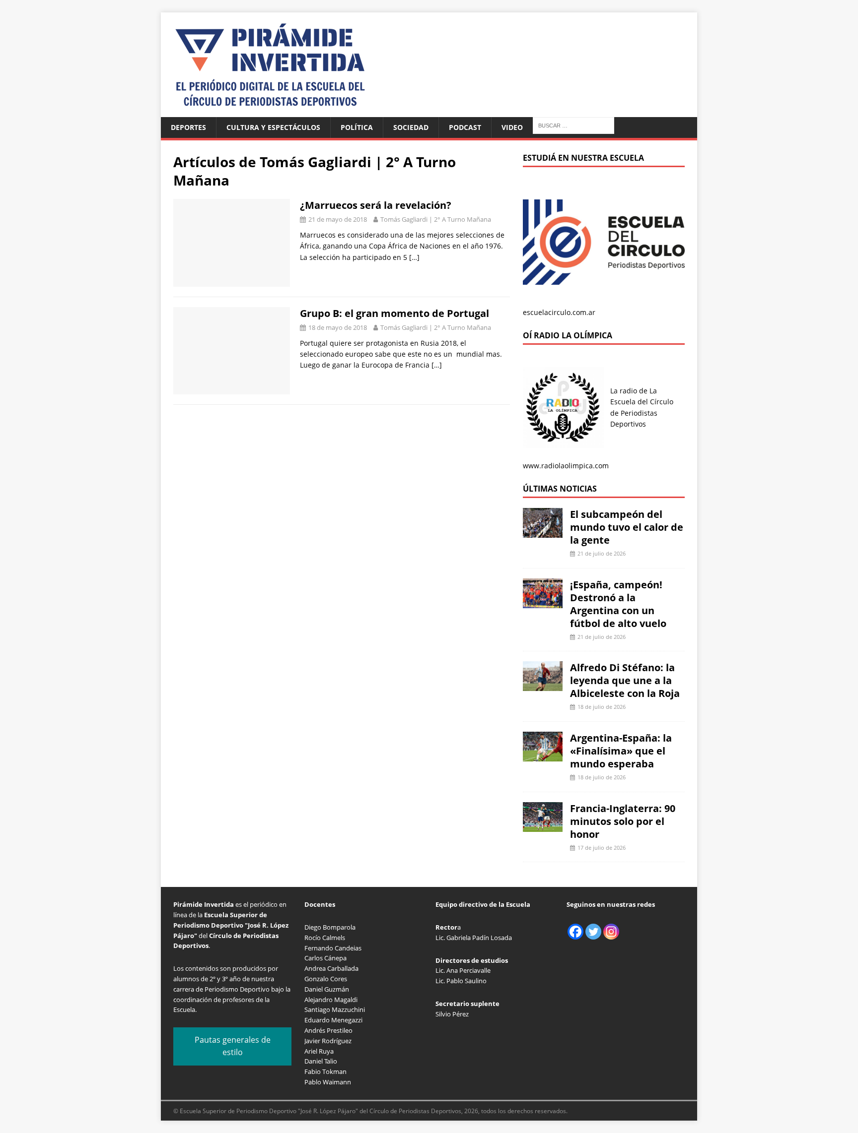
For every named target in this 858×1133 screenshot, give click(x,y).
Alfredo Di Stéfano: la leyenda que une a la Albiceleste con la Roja (625, 680)
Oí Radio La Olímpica (567, 335)
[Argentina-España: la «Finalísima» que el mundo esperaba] (543, 755)
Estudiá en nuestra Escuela (583, 157)
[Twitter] (593, 932)
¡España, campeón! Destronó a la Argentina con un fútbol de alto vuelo (618, 604)
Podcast (465, 127)
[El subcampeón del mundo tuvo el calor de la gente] (543, 532)
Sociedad (411, 127)
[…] (414, 257)
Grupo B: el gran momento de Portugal (394, 313)
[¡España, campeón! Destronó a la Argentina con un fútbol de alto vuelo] (543, 602)
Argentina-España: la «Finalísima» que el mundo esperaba (621, 750)
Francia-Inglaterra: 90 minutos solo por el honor (622, 821)
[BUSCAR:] (573, 124)
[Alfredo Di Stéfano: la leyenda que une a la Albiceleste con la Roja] (543, 685)
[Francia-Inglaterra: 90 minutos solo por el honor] (543, 825)
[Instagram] (611, 932)
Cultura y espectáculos (273, 127)
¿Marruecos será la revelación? (375, 205)
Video (512, 127)
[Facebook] (575, 932)
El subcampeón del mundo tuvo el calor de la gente (626, 527)
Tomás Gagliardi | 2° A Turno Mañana (435, 219)
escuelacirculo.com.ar (559, 312)
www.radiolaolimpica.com (566, 465)
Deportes (188, 127)
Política (357, 127)
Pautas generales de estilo (233, 1046)
